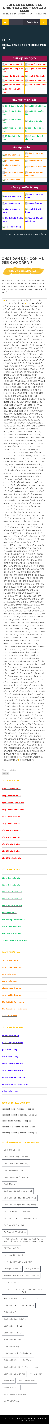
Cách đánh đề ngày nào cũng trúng (20, 1205)
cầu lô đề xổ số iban (21, 363)
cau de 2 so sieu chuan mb (20, 324)
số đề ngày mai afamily (30, 569)
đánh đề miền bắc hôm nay (28, 536)
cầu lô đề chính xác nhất (26, 342)
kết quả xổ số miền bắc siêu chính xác (21, 1275)
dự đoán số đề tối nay (29, 521)
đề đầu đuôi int (26, 539)
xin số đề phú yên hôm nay (22, 757)
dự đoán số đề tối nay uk (25, 530)
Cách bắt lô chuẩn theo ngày (17, 1177)
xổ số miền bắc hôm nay (15, 1394)
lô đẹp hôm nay (11, 1282)
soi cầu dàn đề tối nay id (20, 661)
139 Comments (27, 760)
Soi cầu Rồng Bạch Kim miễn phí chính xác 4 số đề (23, 727)
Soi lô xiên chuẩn (27, 1381)
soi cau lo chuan (30, 1298)
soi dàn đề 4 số (20, 751)
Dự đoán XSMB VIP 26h (14, 1225)
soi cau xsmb (28, 1305)
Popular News (32, 22)
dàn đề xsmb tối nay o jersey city (22, 411)
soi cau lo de (18, 697)
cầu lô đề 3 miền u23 (24, 336)
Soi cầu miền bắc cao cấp (29, 300)
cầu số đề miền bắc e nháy (19, 384)
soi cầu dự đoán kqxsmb (15, 1340)
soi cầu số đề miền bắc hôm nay (26, 730)
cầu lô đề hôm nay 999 (20, 348)
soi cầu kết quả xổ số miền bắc (18, 1353)
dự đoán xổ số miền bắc (15, 1232)
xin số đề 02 (15, 754)
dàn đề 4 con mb (16, 399)
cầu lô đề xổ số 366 (17, 360)
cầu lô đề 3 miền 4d (28, 327)
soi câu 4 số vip (17, 581)
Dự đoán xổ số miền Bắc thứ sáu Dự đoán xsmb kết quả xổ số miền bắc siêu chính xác (24, 1240)
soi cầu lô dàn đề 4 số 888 (22, 685)
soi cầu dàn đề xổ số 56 (27, 667)
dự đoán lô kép (11, 1218)
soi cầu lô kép (10, 1360)
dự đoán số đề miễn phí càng (21, 479)
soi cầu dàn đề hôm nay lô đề (22, 643)
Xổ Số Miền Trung (11, 1401)
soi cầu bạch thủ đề (13, 1333)
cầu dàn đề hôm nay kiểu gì (20, 315)
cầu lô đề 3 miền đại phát (19, 333)
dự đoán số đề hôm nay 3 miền (21, 449)
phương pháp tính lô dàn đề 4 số (23, 554)
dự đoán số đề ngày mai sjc (20, 515)
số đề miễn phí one (31, 566)
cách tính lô (9, 1184)
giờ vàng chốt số (11, 1248)
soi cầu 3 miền (10, 1312)
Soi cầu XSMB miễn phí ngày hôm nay (21, 1367)
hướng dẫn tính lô (12, 1269)
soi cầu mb (28, 1360)
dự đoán (26, 1211)
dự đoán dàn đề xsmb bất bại (23, 431)
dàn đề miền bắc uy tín (23, 402)
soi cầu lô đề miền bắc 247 (20, 700)
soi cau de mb (22, 676)
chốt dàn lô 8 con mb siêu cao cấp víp (18, 1127)
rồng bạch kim (10, 1298)
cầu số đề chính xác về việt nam (24, 378)
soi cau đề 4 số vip (15, 679)
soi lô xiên (9, 1381)
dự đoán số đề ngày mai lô (25, 503)
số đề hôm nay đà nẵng (18, 563)
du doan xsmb (10, 1211)
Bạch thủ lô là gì (12, 1150)
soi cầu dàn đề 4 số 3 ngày (20, 596)
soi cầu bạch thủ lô (13, 1326)
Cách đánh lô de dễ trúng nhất (18, 1191)
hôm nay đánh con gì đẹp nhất (18, 1262)
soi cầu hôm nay (11, 1346)
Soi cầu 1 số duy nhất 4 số (23, 575)
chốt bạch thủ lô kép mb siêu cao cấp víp (20, 1115)
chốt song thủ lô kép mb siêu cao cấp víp (20, 1133)
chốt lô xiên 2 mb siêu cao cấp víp (16, 1121)
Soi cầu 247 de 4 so (26, 578)
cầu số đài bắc (26, 369)
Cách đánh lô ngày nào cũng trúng (20, 1198)
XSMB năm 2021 (11, 1387)
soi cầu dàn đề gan (16, 637)
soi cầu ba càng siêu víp (15, 1319)
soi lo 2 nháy (36, 1374)
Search (5, 773)
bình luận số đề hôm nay (28, 306)
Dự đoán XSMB (30, 1218)
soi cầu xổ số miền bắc (14, 1374)
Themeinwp (29, 1420)
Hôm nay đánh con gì (13, 1255)
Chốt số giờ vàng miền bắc (16, 1157)
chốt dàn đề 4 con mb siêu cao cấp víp (23, 260)
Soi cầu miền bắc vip (14, 303)
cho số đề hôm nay (20, 390)
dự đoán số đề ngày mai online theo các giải (22, 509)
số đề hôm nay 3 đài (29, 557)
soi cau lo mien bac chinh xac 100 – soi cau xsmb (24, 8)
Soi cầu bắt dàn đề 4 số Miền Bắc (24, 587)
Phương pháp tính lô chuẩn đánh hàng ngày (24, 1290)
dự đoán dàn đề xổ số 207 (24, 420)
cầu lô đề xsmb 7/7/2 (22, 366)
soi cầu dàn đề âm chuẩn (25, 619)
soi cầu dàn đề (15, 593)
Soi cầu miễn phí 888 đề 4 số (26, 724)
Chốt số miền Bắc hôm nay (16, 1164)
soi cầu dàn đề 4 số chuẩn (26, 602)
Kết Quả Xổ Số (32, 1269)
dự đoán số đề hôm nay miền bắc (24, 464)
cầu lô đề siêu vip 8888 (27, 351)
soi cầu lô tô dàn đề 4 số (22, 718)
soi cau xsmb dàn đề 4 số (26, 745)
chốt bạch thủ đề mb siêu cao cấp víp (18, 1109)
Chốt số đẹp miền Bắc (13, 1170)
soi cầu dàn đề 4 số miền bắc (21, 611)
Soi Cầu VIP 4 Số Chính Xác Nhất (22, 736)
